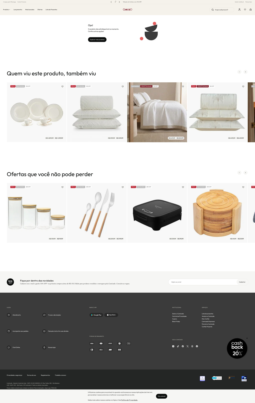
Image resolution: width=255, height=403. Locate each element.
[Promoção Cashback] (237, 348)
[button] (239, 73)
